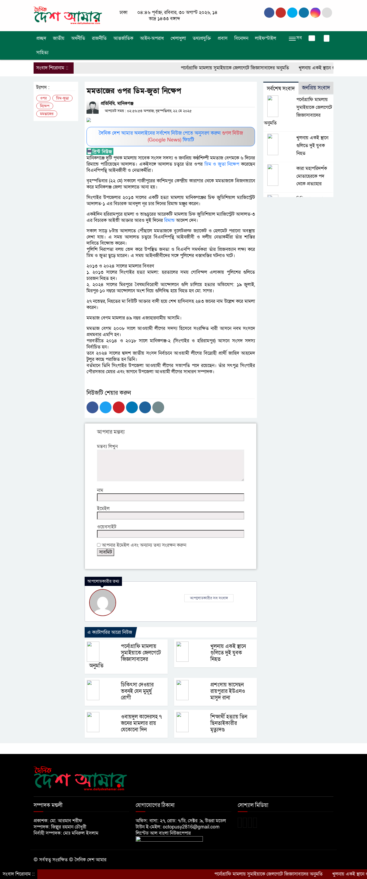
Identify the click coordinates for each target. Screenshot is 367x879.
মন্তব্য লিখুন (107, 446)
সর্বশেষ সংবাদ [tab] (281, 88)
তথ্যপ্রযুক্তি (202, 38)
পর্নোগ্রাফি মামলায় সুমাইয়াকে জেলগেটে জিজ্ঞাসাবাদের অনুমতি (219, 68)
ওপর (43, 98)
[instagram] (292, 13)
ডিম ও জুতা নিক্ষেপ (221, 164)
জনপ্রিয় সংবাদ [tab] (316, 87)
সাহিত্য (42, 52)
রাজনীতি (99, 38)
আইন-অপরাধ (152, 38)
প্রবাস (223, 38)
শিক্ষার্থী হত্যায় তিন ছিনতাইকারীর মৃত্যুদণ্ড (228, 723)
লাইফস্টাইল (265, 38)
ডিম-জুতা (62, 98)
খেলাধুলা (178, 38)
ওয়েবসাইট (106, 527)
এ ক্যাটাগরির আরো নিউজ (109, 632)
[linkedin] (304, 13)
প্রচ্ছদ (41, 38)
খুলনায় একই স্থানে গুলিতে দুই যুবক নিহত (319, 68)
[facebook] (269, 13)
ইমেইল (103, 509)
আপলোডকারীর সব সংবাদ (209, 598)
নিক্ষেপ (44, 106)
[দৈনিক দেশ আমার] (69, 15)
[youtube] (315, 13)
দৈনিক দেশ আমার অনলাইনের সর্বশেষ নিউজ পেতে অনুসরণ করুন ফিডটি (171, 136)
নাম (100, 490)
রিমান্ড (169, 220)
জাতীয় (58, 38)
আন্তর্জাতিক (123, 38)
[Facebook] (92, 407)
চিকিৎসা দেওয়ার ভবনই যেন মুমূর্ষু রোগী (137, 691)
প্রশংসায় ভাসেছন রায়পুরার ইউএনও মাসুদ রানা (227, 691)
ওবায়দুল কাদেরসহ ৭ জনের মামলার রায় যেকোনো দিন (141, 723)
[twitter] (281, 13)
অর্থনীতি (78, 38)
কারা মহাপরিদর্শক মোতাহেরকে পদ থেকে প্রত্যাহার (311, 176)
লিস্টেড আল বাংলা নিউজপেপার (165, 833)
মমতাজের (46, 113)
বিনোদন (241, 38)
